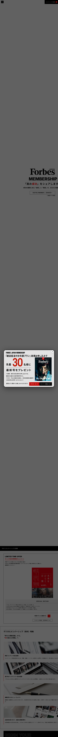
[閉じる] (52, 351)
